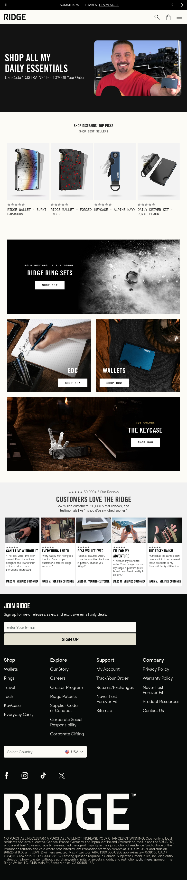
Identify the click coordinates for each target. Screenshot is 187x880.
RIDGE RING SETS (50, 273)
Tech (8, 696)
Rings (9, 678)
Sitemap (104, 710)
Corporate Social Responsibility (66, 721)
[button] (157, 17)
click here (145, 859)
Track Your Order (112, 678)
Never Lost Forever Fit (107, 698)
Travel (9, 687)
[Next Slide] (181, 5)
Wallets (11, 669)
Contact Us (153, 710)
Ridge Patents (63, 696)
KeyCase (12, 705)
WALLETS (114, 371)
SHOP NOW (50, 285)
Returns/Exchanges (115, 687)
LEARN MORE (109, 4)
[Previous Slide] (173, 5)
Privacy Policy (156, 669)
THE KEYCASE (145, 431)
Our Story (59, 669)
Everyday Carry (19, 714)
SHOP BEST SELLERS (93, 131)
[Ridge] (15, 17)
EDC (73, 371)
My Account (107, 669)
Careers (57, 678)
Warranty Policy (158, 678)
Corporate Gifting (67, 733)
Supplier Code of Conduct (64, 707)
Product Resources (161, 701)
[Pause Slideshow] (6, 5)
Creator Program (66, 687)
